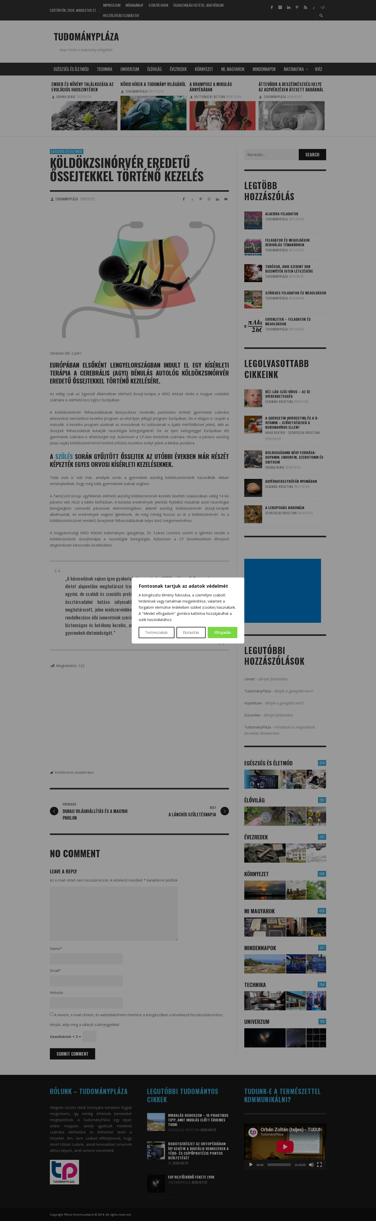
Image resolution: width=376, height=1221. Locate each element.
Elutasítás (191, 632)
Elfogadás (222, 632)
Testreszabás (156, 632)
